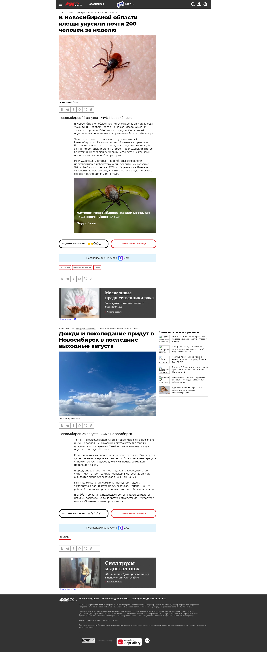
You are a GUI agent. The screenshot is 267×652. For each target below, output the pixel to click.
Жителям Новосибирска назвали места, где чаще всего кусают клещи (113, 215)
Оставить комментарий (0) (133, 244)
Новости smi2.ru (69, 319)
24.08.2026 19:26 (66, 329)
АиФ (76, 102)
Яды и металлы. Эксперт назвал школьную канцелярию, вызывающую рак (187, 390)
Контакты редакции (89, 599)
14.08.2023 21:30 (66, 12)
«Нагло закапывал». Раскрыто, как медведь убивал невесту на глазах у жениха (189, 339)
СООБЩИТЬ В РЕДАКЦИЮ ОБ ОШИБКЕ (149, 599)
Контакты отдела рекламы (115, 599)
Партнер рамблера (105, 640)
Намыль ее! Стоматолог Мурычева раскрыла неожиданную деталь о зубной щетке (188, 379)
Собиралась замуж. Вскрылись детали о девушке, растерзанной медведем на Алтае (188, 349)
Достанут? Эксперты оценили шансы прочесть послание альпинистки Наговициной (190, 369)
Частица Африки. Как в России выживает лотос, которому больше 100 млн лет (189, 359)
